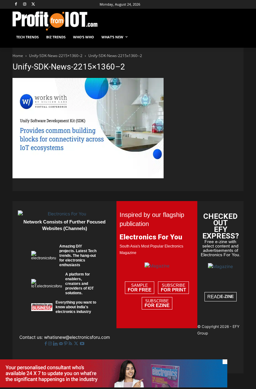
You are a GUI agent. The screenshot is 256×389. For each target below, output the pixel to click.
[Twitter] (76, 343)
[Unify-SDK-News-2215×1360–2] (88, 176)
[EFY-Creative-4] (113, 385)
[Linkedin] (56, 343)
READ (220, 296)
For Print (173, 290)
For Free (139, 290)
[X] (33, 4)
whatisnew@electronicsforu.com (77, 337)
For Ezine (157, 305)
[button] (236, 37)
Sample (139, 287)
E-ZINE (227, 296)
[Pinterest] (66, 343)
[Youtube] (82, 343)
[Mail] (61, 343)
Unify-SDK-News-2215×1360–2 (55, 55)
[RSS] (71, 343)
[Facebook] (16, 4)
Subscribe (173, 287)
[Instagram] (24, 4)
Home (17, 55)
